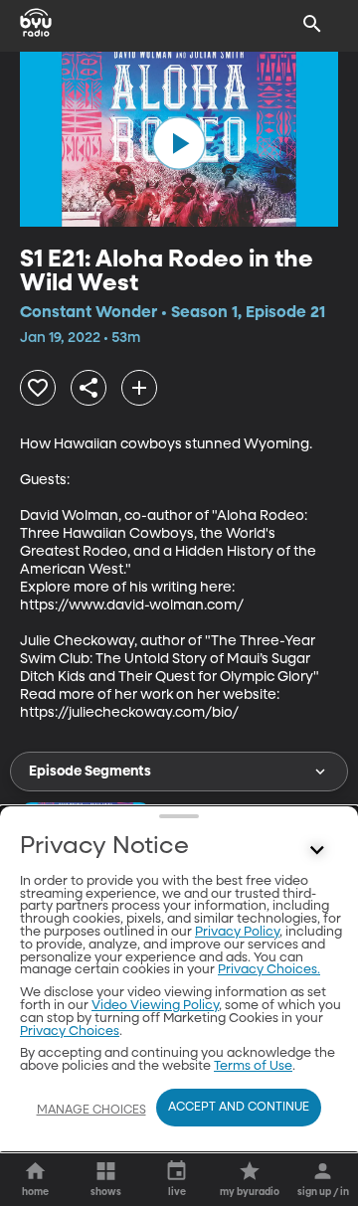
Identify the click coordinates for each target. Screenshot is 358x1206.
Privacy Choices (69, 1031)
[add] (139, 388)
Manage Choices (91, 1111)
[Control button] (317, 851)
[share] (88, 388)
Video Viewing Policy (155, 1005)
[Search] (312, 24)
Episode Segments (90, 771)
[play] (179, 143)
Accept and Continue (238, 1108)
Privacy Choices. (269, 969)
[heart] (38, 388)
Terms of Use (253, 1066)
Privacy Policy (237, 932)
